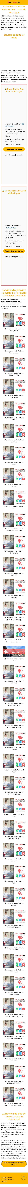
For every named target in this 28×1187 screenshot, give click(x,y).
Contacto (4, 1181)
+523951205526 (10, 228)
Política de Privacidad (8, 1179)
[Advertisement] (14, 54)
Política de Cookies (7, 1177)
